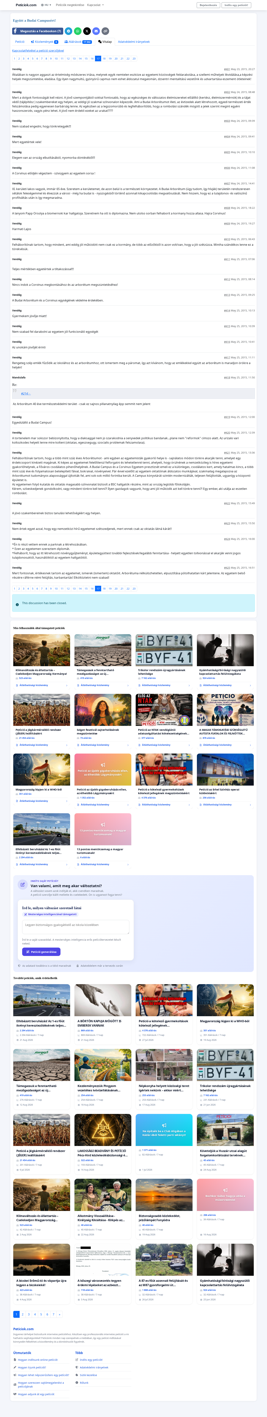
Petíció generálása (43, 952)
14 (80, 58)
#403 (227, 120)
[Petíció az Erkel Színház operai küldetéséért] (225, 781)
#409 (227, 223)
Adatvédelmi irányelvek (134, 42)
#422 (227, 503)
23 (134, 58)
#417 (227, 357)
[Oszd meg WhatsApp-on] (78, 31)
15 (86, 58)
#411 (227, 259)
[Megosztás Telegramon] (68, 31)
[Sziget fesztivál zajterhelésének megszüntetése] (102, 721)
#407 (227, 183)
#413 (227, 295)
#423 (227, 523)
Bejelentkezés (208, 5)
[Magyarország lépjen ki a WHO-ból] (41, 779)
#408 (227, 208)
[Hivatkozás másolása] (105, 31)
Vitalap (107, 42)
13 (74, 58)
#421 (227, 452)
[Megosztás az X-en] (87, 31)
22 (128, 58)
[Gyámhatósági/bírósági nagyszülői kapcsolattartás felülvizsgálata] (225, 661)
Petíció (20, 42)
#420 (227, 432)
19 (110, 58)
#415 (227, 326)
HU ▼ (48, 4)
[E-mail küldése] (96, 31)
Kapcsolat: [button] (94, 5)
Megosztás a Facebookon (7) (40, 31)
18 (104, 58)
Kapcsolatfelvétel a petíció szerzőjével (38, 51)
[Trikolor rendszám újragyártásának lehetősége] (164, 661)
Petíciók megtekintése (70, 5)
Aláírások (79, 42)
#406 (227, 167)
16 (92, 58)
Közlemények (45, 42)
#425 (227, 567)
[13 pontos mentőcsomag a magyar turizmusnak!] (102, 841)
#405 (227, 152)
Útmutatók (22, 1353)
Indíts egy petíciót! (236, 5)
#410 (227, 239)
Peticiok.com (26, 5)
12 (68, 58)
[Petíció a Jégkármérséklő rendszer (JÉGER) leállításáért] (41, 721)
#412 (227, 279)
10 (56, 58)
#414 (227, 310)
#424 (227, 539)
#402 (227, 92)
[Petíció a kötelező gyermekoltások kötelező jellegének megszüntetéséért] (164, 781)
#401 (227, 69)
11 (62, 58)
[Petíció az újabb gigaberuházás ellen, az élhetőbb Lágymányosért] (102, 781)
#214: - (26, 394)
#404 (227, 136)
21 (122, 58)
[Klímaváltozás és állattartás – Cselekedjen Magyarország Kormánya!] (41, 661)
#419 (227, 417)
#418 (227, 377)
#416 (227, 341)
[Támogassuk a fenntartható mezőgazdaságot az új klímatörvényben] (102, 661)
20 (116, 58)
